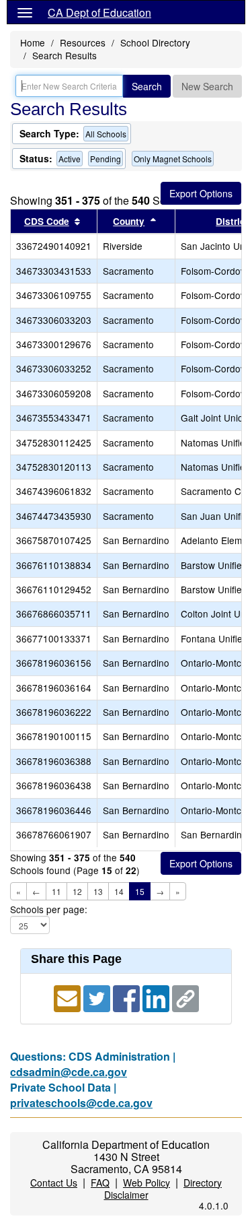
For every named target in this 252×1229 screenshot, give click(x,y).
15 (139, 891)
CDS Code (46, 221)
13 (98, 891)
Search (147, 86)
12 (77, 891)
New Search (207, 86)
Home (32, 42)
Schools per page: (48, 909)
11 (56, 891)
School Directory (155, 42)
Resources (83, 42)
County (128, 221)
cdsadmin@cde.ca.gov (68, 1071)
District (232, 221)
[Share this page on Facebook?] (127, 997)
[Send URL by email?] (68, 997)
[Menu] (25, 12)
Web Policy (146, 1182)
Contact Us (53, 1182)
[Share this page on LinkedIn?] (157, 997)
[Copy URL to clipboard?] (185, 997)
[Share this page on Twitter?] (98, 997)
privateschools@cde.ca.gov (81, 1102)
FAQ (100, 1182)
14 (119, 891)
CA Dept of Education (99, 12)
